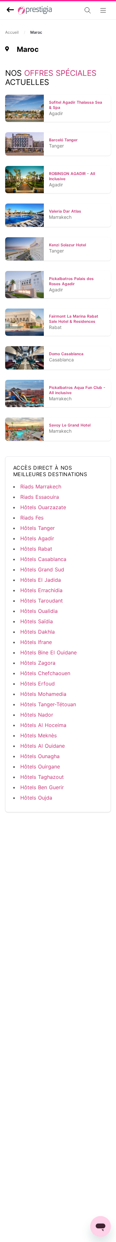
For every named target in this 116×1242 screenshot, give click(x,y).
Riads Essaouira (39, 497)
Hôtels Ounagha (40, 756)
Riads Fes (32, 517)
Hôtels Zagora (37, 663)
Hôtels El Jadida (40, 580)
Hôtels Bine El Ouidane (48, 652)
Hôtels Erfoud (37, 683)
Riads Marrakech (40, 486)
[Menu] (105, 10)
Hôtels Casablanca (43, 559)
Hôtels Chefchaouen (45, 673)
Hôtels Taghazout (42, 777)
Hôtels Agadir (37, 538)
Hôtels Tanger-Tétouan (48, 704)
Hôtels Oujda (36, 797)
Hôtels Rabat (36, 548)
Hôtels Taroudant (41, 600)
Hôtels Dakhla (37, 631)
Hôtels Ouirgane (40, 766)
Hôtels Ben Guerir (42, 787)
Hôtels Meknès (38, 735)
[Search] (69, 10)
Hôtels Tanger (37, 528)
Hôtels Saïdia (36, 621)
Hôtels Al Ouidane (42, 746)
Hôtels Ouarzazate (43, 507)
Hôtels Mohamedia (43, 694)
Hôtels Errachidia (41, 590)
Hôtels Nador (36, 714)
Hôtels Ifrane (36, 642)
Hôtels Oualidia (39, 611)
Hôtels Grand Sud (42, 569)
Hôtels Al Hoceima (43, 725)
